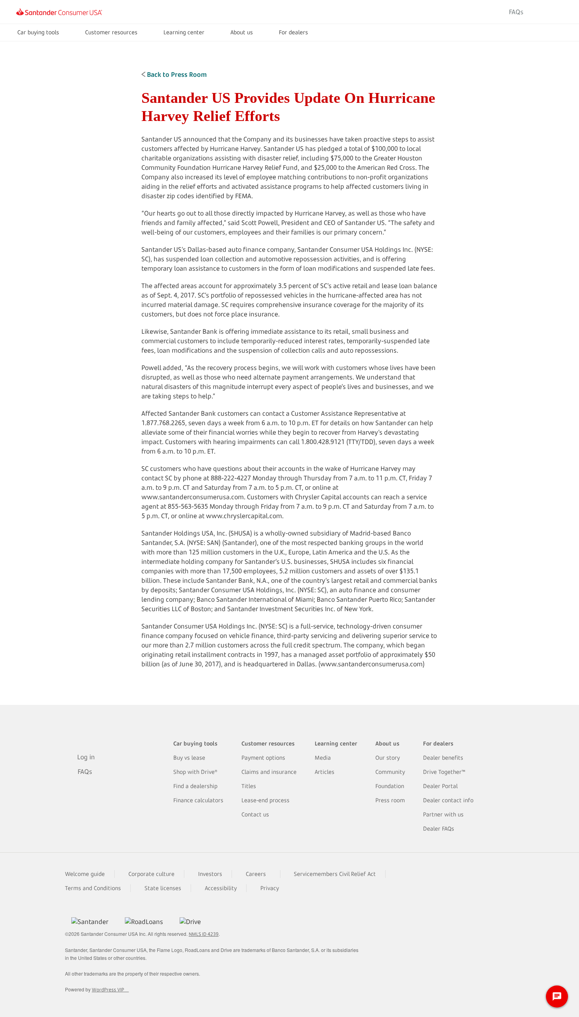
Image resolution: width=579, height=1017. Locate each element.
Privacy (269, 888)
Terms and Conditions (93, 888)
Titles (248, 786)
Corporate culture (151, 874)
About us (241, 32)
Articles (324, 771)
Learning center (183, 32)
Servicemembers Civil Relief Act (335, 874)
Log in (549, 11)
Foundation (389, 786)
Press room (390, 800)
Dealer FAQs (438, 828)
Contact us (255, 814)
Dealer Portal (440, 786)
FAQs (516, 11)
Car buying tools (38, 32)
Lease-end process (265, 800)
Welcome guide (85, 874)
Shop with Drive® (195, 771)
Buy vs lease (189, 757)
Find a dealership (195, 786)
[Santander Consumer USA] (59, 12)
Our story (387, 757)
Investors (210, 874)
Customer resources (111, 32)
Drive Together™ (444, 771)
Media (323, 757)
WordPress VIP (108, 989)
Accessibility (221, 888)
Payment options (263, 757)
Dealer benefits (443, 757)
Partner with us (443, 814)
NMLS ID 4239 (204, 934)
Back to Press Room (176, 74)
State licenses (163, 888)
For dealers (293, 32)
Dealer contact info (448, 800)
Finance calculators (198, 800)
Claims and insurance (269, 771)
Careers (256, 874)
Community (390, 771)
